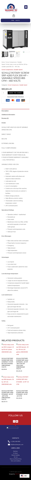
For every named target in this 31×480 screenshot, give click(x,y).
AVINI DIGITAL (18, 474)
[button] (26, 7)
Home (3, 62)
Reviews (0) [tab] (5, 118)
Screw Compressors (11, 62)
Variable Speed (18, 69)
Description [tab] (5, 111)
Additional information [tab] (8, 114)
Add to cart (15, 93)
